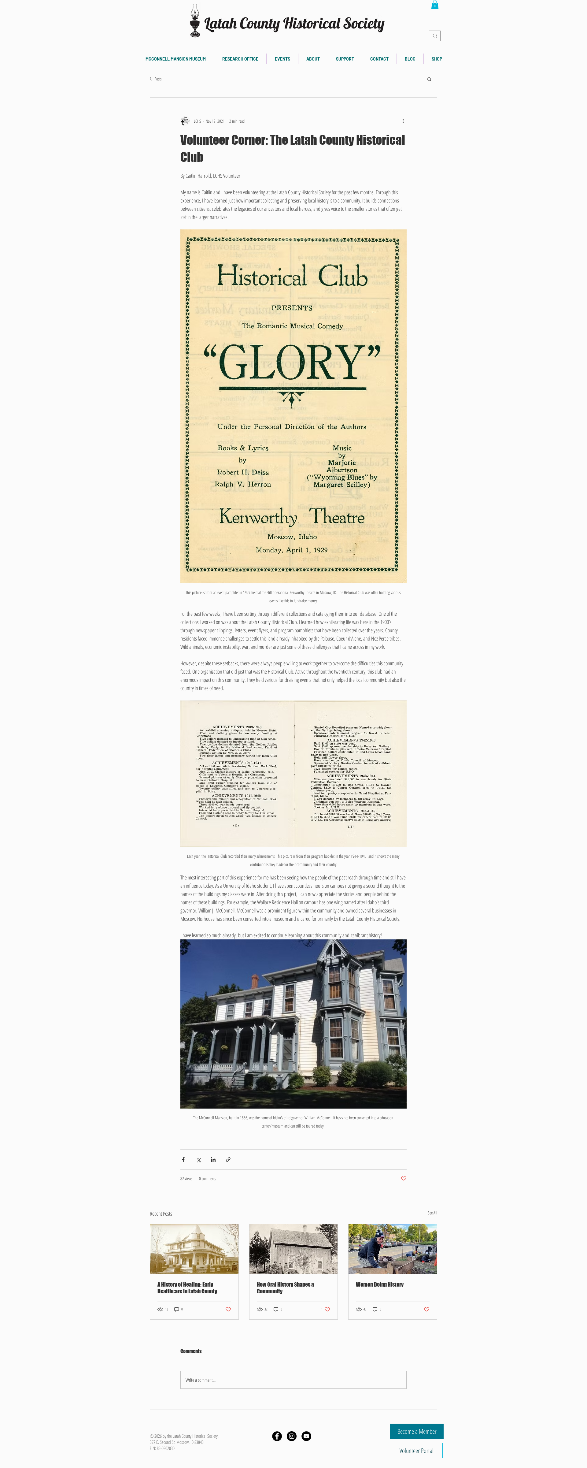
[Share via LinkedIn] (213, 1159)
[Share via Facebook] (183, 1159)
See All (432, 1213)
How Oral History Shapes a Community (285, 1288)
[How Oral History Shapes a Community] (293, 1249)
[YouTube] (306, 1436)
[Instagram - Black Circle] (292, 1436)
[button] (435, 4)
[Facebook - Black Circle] (277, 1436)
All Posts (155, 79)
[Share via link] (228, 1159)
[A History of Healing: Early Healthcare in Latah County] (194, 1249)
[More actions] (403, 121)
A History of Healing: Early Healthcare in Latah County (187, 1288)
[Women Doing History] (393, 1249)
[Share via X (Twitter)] (198, 1159)
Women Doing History (380, 1284)
